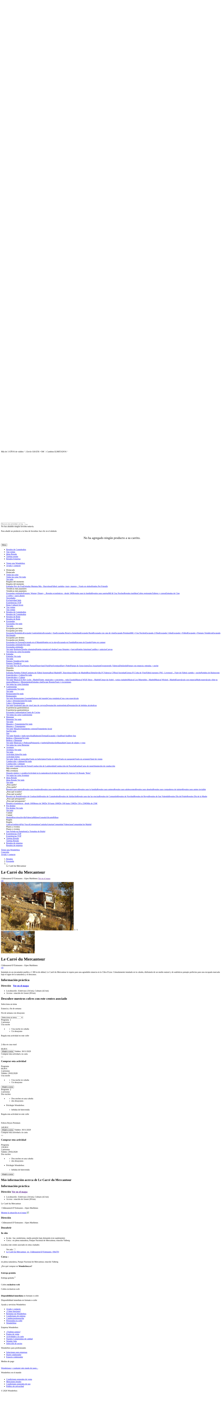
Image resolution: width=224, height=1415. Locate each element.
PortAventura (54, 666)
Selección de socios (14, 1343)
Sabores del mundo (40, 698)
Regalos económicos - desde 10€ (59, 593)
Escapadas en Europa (15, 642)
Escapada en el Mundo (33, 642)
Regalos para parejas (99, 593)
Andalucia (16, 824)
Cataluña (43, 824)
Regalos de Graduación (29, 796)
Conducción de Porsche (65, 766)
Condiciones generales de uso (18, 1384)
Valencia (29, 817)
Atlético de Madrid (79, 673)
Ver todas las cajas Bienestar (17, 745)
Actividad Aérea (13, 754)
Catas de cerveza (39, 705)
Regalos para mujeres (50, 789)
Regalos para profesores (68, 789)
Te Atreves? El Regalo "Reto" (78, 773)
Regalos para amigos (105, 789)
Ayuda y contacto (13, 565)
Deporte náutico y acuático (17, 773)
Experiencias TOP (13, 603)
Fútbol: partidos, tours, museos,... (65, 586)
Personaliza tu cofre (14, 1321)
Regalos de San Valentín (159, 796)
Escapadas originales (14, 593)
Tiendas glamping (28, 649)
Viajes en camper (98, 642)
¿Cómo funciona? (13, 1311)
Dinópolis (123, 666)
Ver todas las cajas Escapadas (18, 652)
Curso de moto (87, 766)
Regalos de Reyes (141, 796)
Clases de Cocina (33, 712)
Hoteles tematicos (43, 649)
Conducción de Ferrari (23, 766)
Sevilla (23, 817)
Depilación (52, 743)
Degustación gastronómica (57, 705)
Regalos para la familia (82, 593)
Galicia (9, 824)
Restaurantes (11, 694)
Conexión (5, 852)
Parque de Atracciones (79, 666)
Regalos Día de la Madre (197, 796)
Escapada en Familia (66, 642)
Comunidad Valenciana (63, 824)
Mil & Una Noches (116, 593)
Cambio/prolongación (15, 1318)
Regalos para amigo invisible (194, 789)
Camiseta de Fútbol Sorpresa (38, 673)
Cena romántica (54, 698)
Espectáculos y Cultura (15, 675)
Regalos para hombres (32, 789)
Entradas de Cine (173, 593)
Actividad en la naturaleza (38, 773)
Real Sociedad (120, 673)
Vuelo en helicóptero (37, 759)
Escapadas (10, 621)
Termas (44, 736)
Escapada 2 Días (152, 633)
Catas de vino (26, 705)
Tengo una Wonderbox (15, 563)
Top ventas (10, 552)
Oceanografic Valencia (110, 666)
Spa (7, 731)
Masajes (17, 729)
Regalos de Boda (13, 617)
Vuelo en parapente (67, 759)
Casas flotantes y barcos (67, 649)
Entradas (9, 654)
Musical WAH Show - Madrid (87, 680)
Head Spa (64, 736)
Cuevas (109, 649)
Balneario (37, 736)
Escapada (10, 861)
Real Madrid (55, 673)
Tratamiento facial (44, 729)
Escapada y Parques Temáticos (200, 633)
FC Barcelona (65, 673)
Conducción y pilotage (15, 761)
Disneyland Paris (42, 666)
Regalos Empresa (13, 559)
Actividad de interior (57, 773)
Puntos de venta (12, 1334)
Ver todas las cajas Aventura (17, 775)
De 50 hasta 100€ (52, 803)
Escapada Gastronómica (33, 633)
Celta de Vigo (140, 673)
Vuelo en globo (85, 586)
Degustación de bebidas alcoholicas (82, 705)
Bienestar (10, 717)
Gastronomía (11, 687)
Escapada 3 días (165, 633)
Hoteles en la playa (50, 642)
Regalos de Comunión (108, 796)
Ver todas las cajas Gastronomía (19, 715)
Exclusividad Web (13, 600)
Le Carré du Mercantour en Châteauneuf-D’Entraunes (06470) (32, 1252)
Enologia (17, 705)
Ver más (9, 1249)
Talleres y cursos (159, 593)
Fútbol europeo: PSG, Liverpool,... (160, 673)
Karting (78, 766)
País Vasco (24, 824)
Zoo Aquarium (95, 666)
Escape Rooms (49, 682)
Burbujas (17, 649)
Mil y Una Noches (138, 633)
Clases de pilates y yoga (75, 743)
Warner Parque (29, 666)
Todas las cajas (12, 575)
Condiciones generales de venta (19, 1379)
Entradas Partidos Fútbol (16, 673)
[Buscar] (27, 524)
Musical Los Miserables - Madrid (141, 680)
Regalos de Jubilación (68, 796)
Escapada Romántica (14, 633)
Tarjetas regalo (12, 556)
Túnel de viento (96, 759)
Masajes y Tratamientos (15, 724)
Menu (4, 545)
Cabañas (53, 649)
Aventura (10, 747)
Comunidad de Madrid (82, 824)
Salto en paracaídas (21, 759)
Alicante (49, 817)
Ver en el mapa (44, 878)
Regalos (9, 859)
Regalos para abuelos (144, 789)
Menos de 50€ (39, 803)
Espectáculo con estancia (186, 680)
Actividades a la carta (15, 1336)
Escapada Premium (122, 633)
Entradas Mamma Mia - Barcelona (37, 586)
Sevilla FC (99, 673)
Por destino (10, 806)
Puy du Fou (18, 666)
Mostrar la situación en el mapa (13, 1213)
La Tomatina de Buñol (36, 831)
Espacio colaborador (14, 1357)
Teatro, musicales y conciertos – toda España (57, 680)
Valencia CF (109, 673)
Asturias (50, 824)
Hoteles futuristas (84, 649)
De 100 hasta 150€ (67, 803)
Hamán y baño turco (22, 736)
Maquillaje (61, 743)
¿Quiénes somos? (13, 1332)
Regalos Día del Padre (178, 796)
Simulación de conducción (104, 766)
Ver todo (22, 577)
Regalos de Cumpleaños (16, 549)
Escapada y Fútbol (179, 633)
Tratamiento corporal (28, 729)
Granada (42, 817)
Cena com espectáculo (69, 698)
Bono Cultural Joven (14, 605)
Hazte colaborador (13, 1355)
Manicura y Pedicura (22, 743)
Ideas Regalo (11, 554)
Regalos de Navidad (125, 796)
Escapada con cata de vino (104, 633)
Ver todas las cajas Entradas (17, 684)
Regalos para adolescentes (124, 789)
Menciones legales (13, 1382)
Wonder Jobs (11, 1341)
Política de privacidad (15, 1386)
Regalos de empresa (14, 843)
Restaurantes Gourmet (23, 698)
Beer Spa (72, 736)
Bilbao (55, 817)
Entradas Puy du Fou (14, 586)
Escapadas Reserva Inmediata (68, 633)
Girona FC (130, 673)
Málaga (36, 817)
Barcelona (16, 817)
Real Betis (91, 673)
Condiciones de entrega (15, 1316)
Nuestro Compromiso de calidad (19, 1339)
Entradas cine (37, 682)
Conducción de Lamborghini (44, 766)
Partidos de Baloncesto (210, 673)
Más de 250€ (92, 803)
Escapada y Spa (49, 633)
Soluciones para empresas (16, 1352)
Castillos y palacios (98, 649)
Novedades (10, 598)
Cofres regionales (145, 593)
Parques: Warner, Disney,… (34, 593)
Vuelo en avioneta (82, 759)
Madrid (9, 817)
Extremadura (34, 824)
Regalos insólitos (131, 593)
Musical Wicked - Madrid (165, 680)
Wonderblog (11, 1323)
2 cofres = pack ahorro (15, 596)
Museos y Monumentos (22, 682)
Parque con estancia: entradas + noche (142, 666)
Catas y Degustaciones (15, 701)
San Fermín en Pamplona (16, 831)
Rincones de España (83, 642)
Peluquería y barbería (39, 743)
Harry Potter (65, 666)
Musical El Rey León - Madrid (26, 680)
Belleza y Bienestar (14, 738)
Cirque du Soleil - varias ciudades (114, 680)
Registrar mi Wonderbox (16, 1314)
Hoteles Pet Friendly (99, 586)
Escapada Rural (86, 633)
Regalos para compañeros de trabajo (167, 789)
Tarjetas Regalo (12, 838)
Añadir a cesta (7, 1051)
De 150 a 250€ (81, 803)
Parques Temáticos (14, 661)
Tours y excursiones (63, 682)
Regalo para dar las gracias (88, 796)
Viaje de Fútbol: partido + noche (187, 673)
